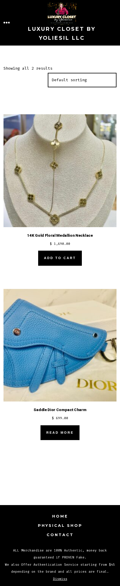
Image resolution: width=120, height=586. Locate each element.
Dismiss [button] (60, 579)
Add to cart (60, 258)
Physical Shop (60, 525)
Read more (60, 432)
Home (60, 516)
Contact (60, 535)
